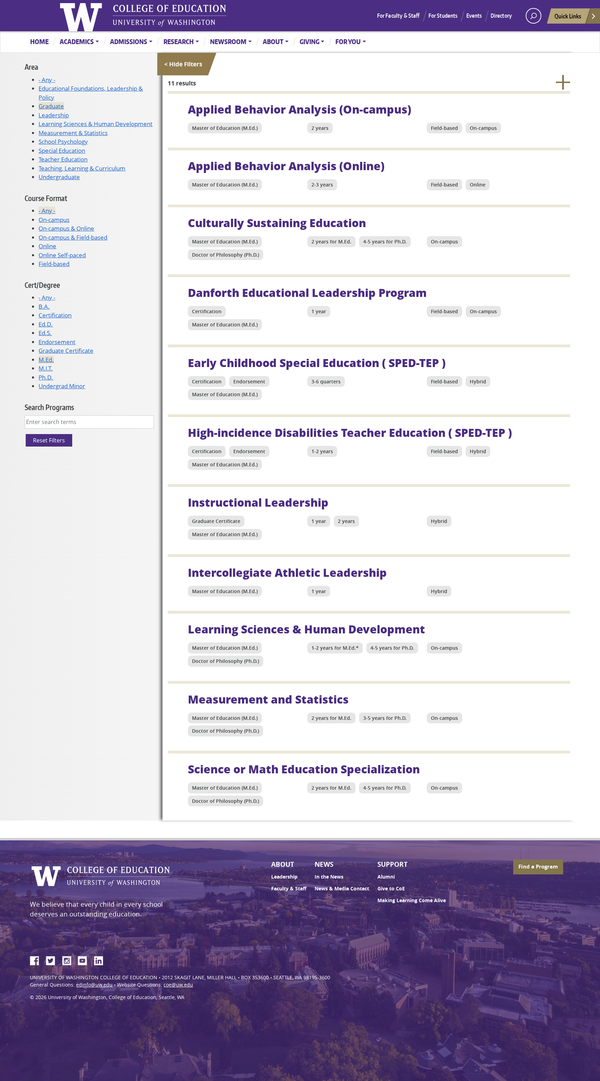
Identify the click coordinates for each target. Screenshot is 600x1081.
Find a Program (538, 866)
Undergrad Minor (62, 386)
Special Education (62, 151)
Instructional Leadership (258, 502)
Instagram (69, 959)
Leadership (54, 115)
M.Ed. (46, 360)
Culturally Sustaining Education (277, 223)
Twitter (53, 959)
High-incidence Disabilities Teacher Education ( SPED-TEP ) (350, 432)
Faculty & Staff (288, 888)
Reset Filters (49, 440)
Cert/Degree (42, 285)
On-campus (54, 220)
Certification (55, 315)
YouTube (85, 959)
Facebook (37, 959)
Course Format (46, 198)
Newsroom (228, 41)
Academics (77, 41)
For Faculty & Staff (398, 15)
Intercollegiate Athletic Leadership (287, 572)
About (273, 41)
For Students (443, 15)
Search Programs (49, 407)
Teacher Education (63, 159)
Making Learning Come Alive (411, 900)
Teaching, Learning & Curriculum (82, 168)
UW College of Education (169, 16)
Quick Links (568, 16)
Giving (309, 41)
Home (39, 41)
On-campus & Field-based (73, 237)
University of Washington (82, 15)
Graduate (51, 106)
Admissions (128, 41)
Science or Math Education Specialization (304, 769)
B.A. (44, 306)
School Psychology (63, 141)
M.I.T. (46, 368)
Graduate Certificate (66, 351)
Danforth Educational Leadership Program (307, 292)
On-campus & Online (66, 228)
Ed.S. (45, 333)
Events (474, 15)
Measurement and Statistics (268, 699)
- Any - (47, 80)
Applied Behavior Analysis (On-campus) (299, 109)
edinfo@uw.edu (94, 985)
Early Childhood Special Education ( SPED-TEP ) (316, 363)
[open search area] (533, 16)
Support (392, 864)
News (324, 864)
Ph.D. (46, 377)
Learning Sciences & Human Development (95, 124)
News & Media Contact (342, 888)
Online (47, 246)
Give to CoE (391, 888)
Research (179, 41)
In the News (329, 876)
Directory (501, 15)
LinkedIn (101, 959)
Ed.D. (46, 324)
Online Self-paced (62, 255)
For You (348, 41)
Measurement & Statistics (73, 133)
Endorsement (57, 342)
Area (31, 67)
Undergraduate (59, 177)
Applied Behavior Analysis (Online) (286, 166)
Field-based (54, 264)
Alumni (386, 876)
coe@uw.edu (178, 985)
